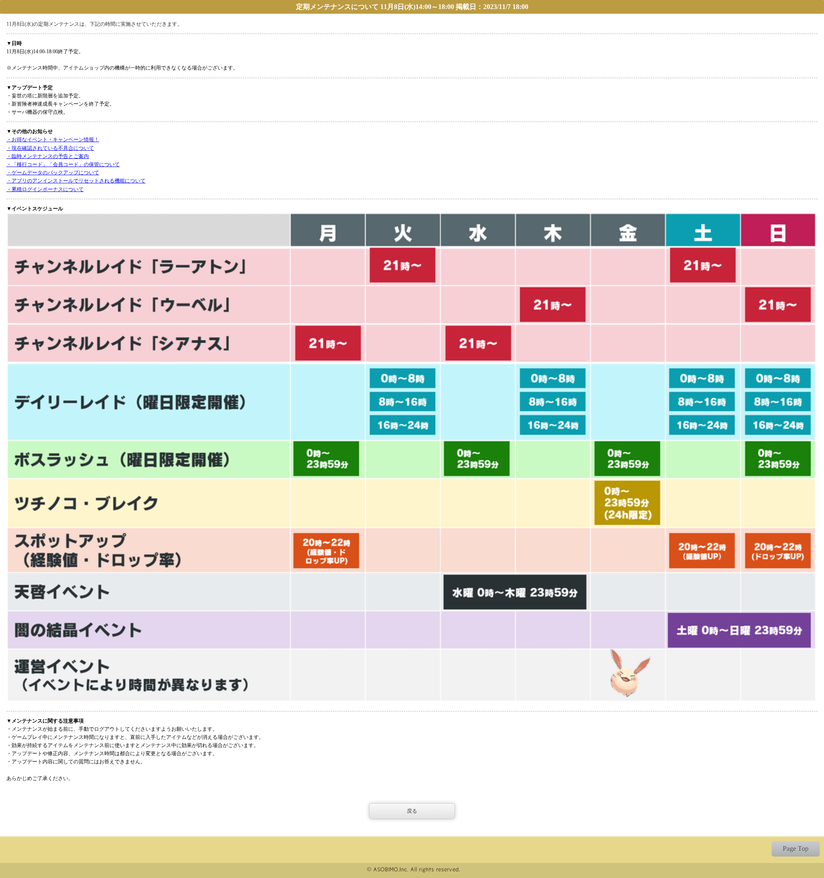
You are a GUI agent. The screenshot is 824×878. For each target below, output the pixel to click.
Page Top (796, 848)
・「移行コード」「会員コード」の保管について (63, 164)
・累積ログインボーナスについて (45, 189)
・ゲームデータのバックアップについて (52, 173)
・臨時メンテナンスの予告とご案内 (47, 156)
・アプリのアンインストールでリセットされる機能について (75, 181)
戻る (412, 811)
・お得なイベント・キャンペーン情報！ (52, 140)
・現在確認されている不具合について (50, 148)
